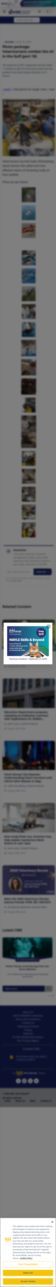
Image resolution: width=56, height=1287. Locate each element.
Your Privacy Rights (28, 1264)
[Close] (52, 1222)
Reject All (28, 1273)
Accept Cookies (28, 1281)
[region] (28, 1252)
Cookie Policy (26, 1258)
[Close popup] (48, 626)
